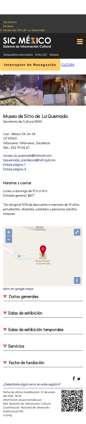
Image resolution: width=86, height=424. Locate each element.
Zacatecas (10, 22)
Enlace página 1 (14, 164)
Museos (8, 26)
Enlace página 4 (14, 169)
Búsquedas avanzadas (18, 54)
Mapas (54, 54)
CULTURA (67, 64)
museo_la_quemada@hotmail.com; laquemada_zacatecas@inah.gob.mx (29, 157)
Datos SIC (41, 54)
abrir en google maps (18, 288)
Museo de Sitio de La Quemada (24, 30)
